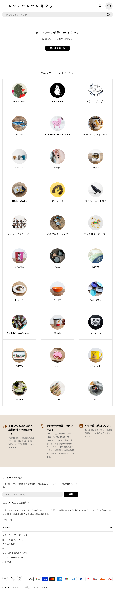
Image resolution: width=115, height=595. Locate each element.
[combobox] (57, 14)
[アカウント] (100, 6)
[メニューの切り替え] (4, 6)
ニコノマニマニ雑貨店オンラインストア (29, 587)
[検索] (108, 14)
